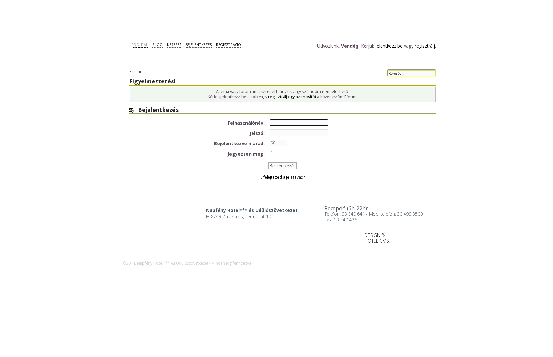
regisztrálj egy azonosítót (292, 96)
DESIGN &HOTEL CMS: (377, 238)
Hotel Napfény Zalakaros (163, 18)
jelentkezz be (389, 46)
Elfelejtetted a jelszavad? (282, 177)
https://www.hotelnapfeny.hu (154, 226)
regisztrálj (425, 46)
